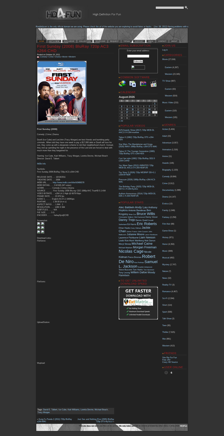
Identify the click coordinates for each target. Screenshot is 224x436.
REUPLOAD (100, 41)
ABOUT (174, 41)
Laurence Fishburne (129, 237)
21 (149, 112)
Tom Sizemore (149, 270)
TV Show (166, 81)
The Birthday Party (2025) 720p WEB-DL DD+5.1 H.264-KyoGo (137, 187)
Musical (165, 258)
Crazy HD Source (170, 362)
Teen (164, 325)
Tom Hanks (138, 270)
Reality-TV (167, 285)
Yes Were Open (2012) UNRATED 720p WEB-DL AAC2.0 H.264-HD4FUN (136, 166)
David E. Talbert (50, 409)
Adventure (166, 143)
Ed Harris (131, 224)
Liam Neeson (147, 237)
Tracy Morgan (43, 412)
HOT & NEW (54, 41)
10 (127, 109)
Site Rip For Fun (169, 357)
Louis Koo (124, 240)
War (164, 339)
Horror (165, 244)
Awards (165, 163)
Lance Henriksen (151, 235)
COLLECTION (85, 41)
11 (133, 109)
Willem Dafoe (139, 272)
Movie (64, 57)
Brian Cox (132, 214)
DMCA (150, 41)
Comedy (43, 57)
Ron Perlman (139, 262)
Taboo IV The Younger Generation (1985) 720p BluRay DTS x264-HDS (137, 152)
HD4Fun (183, 426)
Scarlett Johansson (145, 267)
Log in (165, 50)
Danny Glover (152, 217)
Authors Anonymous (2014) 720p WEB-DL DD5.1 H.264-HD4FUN (137, 194)
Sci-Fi (164, 298)
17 (127, 112)
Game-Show (167, 231)
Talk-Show (166, 318)
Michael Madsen (125, 248)
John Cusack (143, 231)
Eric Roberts (147, 224)
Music (165, 251)
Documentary (168, 190)
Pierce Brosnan (134, 257)
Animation (166, 149)
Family (165, 210)
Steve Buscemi (125, 270)
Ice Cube (62, 409)
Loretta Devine (87, 409)
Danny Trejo (127, 220)
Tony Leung (124, 272)
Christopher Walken (126, 217)
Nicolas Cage (131, 251)
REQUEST (114, 41)
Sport (164, 312)
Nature (165, 271)
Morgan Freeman (144, 247)
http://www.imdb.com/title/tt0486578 (68, 182)
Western (72, 57)
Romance (166, 291)
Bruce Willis (146, 214)
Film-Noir (166, 224)
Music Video (167, 102)
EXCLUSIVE (69, 41)
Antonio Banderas (137, 210)
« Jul (121, 121)
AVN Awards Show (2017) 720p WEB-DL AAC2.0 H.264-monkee (136, 131)
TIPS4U (127, 41)
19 (138, 112)
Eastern (168, 67)
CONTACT (162, 41)
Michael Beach (101, 409)
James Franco (131, 231)
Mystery (165, 264)
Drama (58, 57)
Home (41, 41)
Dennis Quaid (142, 220)
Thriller (165, 332)
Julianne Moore (135, 234)
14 (149, 109)
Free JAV (166, 360)
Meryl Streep (125, 244)
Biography (166, 170)
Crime (51, 57)
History (165, 237)
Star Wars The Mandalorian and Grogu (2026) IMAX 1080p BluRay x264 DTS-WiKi (138, 145)
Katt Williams (73, 409)
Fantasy (165, 217)
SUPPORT (139, 41)
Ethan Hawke (124, 228)
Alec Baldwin (126, 207)
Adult (164, 136)
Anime (165, 156)
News (164, 278)
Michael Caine (142, 243)
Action (165, 129)
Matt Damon (149, 241)
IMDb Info (41, 164)
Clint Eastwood (139, 217)
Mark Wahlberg (136, 240)
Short (164, 305)
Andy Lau (141, 207)
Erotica (165, 203)
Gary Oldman (136, 228)
